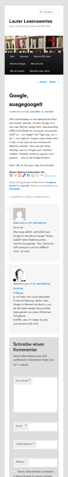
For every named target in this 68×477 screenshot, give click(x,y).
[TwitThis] (50, 176)
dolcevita (18, 283)
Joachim (48, 111)
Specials (24, 56)
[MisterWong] (11, 176)
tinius (16, 222)
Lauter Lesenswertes (30, 21)
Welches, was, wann (40, 70)
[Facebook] (28, 176)
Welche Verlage (18, 63)
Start (12, 56)
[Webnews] (19, 176)
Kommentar (23, 380)
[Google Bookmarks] (37, 176)
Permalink (14, 188)
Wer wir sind (37, 63)
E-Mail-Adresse (25, 444)
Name (21, 426)
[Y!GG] (15, 176)
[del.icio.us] (24, 176)
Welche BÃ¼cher (42, 56)
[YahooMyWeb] (41, 176)
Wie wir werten (17, 70)
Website (20, 461)
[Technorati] (32, 176)
